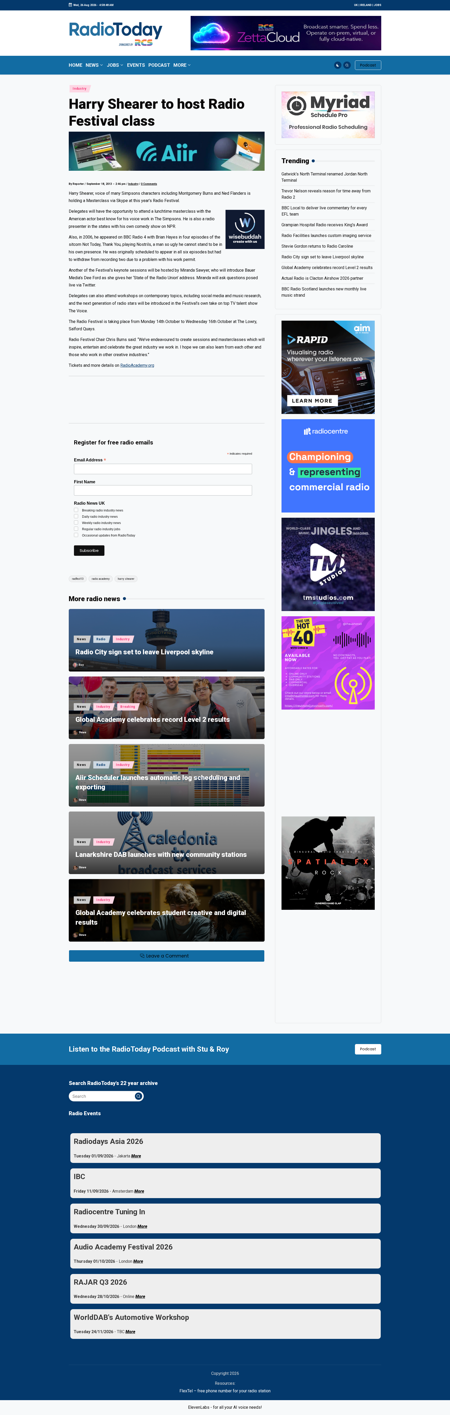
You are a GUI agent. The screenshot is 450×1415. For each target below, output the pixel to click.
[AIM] (328, 366)
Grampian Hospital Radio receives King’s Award (325, 224)
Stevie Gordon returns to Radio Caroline (317, 246)
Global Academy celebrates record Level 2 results (153, 719)
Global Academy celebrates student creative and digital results (161, 917)
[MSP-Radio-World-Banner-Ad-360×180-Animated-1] (328, 114)
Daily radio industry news (100, 517)
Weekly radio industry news (101, 523)
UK (356, 5)
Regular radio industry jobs (101, 529)
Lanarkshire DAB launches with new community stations (161, 854)
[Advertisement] (166, 402)
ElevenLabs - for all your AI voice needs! (225, 1407)
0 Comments (149, 184)
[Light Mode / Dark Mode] (338, 65)
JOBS (377, 5)
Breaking (127, 707)
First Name (84, 482)
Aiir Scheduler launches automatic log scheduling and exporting (158, 782)
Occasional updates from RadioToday (108, 535)
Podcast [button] (368, 1049)
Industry (79, 88)
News (81, 639)
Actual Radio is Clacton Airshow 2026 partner (322, 278)
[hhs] (328, 862)
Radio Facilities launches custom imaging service (326, 235)
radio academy (101, 579)
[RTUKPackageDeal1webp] (167, 151)
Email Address (90, 460)
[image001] (328, 662)
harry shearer (126, 579)
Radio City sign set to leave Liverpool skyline (145, 652)
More (136, 1156)
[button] (368, 65)
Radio (101, 639)
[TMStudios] (328, 564)
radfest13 (78, 579)
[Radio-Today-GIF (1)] (328, 465)
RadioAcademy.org (137, 365)
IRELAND (366, 5)
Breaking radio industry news (102, 510)
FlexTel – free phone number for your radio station (225, 1390)
